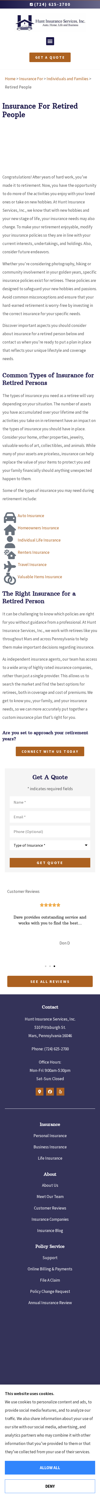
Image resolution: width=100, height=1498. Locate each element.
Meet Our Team (50, 1196)
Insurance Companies (50, 1219)
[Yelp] (60, 1092)
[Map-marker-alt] (39, 1092)
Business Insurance (50, 1147)
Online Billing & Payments (50, 1269)
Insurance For (31, 78)
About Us (50, 1185)
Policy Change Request (50, 1291)
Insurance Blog (50, 1230)
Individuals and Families (67, 78)
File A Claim (50, 1280)
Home (10, 78)
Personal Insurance (50, 1135)
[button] (50, 41)
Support (50, 1257)
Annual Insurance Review (50, 1302)
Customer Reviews (50, 1208)
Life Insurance (50, 1158)
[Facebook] (50, 1092)
